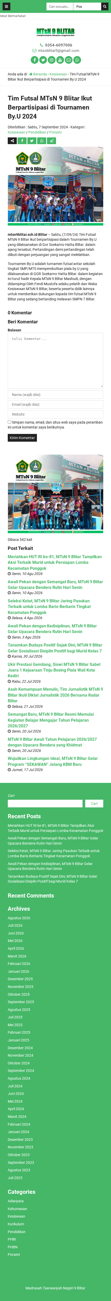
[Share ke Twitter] (32, 141)
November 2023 (20, 1147)
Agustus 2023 (19, 1170)
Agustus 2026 (19, 918)
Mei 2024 (15, 1101)
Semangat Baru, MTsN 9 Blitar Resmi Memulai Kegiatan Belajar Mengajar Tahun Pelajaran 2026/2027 (51, 720)
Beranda (40, 74)
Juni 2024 (16, 1094)
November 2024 (20, 1055)
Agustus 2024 (19, 1078)
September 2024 (21, 1071)
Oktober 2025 (19, 994)
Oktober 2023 (19, 1155)
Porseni (55, 132)
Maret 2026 (17, 956)
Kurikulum (16, 1224)
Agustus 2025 (19, 1010)
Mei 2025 (15, 1025)
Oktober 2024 (19, 1063)
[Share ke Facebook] (22, 141)
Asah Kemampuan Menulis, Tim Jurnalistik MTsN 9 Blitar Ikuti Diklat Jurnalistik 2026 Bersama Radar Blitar (55, 695)
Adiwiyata (16, 1201)
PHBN (13, 1247)
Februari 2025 (19, 1032)
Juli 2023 (15, 1178)
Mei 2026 (15, 941)
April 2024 (16, 1109)
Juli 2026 (15, 925)
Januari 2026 (18, 971)
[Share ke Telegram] (51, 141)
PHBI (12, 1239)
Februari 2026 (19, 964)
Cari (11, 795)
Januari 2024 (18, 1132)
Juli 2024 (15, 1086)
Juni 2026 (16, 933)
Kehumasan (17, 1209)
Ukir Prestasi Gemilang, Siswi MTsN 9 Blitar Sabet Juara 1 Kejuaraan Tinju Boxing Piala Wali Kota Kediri (54, 670)
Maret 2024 (17, 1117)
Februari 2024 (19, 1124)
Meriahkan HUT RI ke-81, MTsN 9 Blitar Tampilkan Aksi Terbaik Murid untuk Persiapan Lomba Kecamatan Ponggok (55, 562)
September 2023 (21, 1162)
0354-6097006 (58, 45)
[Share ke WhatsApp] (41, 140)
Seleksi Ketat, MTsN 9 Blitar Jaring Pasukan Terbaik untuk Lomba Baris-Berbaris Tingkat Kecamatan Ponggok (49, 606)
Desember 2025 (20, 979)
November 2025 (20, 987)
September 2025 (21, 1002)
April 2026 (16, 948)
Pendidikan (37, 132)
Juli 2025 (15, 1017)
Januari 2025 (18, 1040)
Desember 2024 (20, 1048)
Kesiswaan (58, 74)
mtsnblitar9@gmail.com (58, 50)
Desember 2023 (20, 1140)
